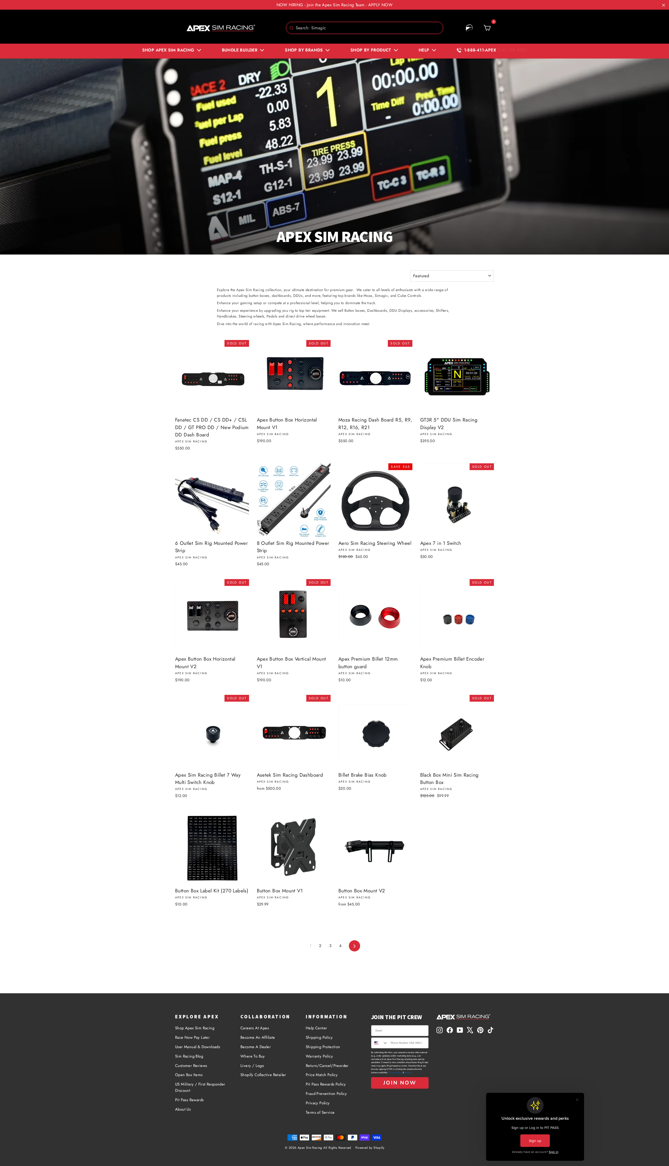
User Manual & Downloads (197, 1047)
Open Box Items (189, 1075)
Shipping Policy (319, 1037)
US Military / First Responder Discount (200, 1087)
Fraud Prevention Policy (326, 1093)
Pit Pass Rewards (189, 1100)
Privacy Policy (318, 1103)
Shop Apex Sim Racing (194, 1028)
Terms (408, 1072)
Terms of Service (320, 1112)
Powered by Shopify (369, 1147)
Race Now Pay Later (192, 1037)
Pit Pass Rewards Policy (326, 1084)
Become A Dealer (255, 1047)
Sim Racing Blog (189, 1056)
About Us (183, 1109)
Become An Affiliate (257, 1037)
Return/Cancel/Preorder (327, 1066)
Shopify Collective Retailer (263, 1075)
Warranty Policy (319, 1056)
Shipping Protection (323, 1047)
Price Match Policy (322, 1075)
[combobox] (364, 28)
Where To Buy (252, 1056)
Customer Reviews (191, 1066)
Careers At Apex (254, 1028)
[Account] (469, 27)
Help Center (316, 1028)
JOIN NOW (399, 1082)
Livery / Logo (252, 1066)
